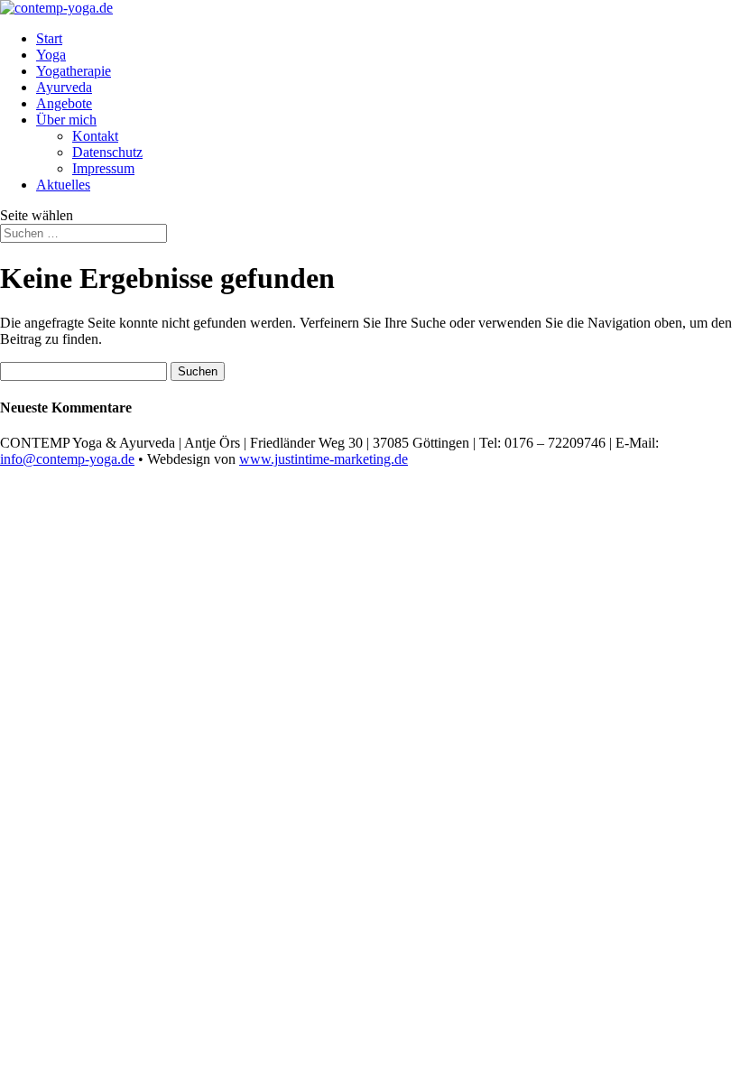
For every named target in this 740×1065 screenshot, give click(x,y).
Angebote (64, 103)
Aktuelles (63, 184)
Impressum (103, 168)
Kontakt (95, 136)
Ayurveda (64, 87)
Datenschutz (107, 152)
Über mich (66, 119)
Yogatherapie (73, 71)
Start (49, 38)
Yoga (51, 54)
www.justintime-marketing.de (323, 459)
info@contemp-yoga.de (67, 459)
